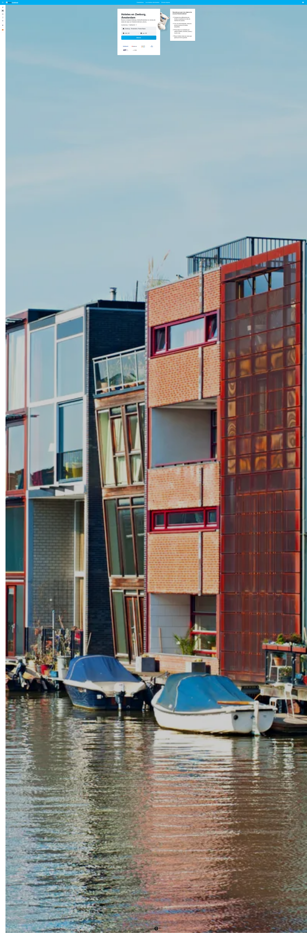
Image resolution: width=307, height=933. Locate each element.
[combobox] (129, 25)
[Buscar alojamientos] (3, 10)
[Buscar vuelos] (3, 7)
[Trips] (3, 25)
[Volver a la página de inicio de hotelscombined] (12, 2)
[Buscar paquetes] (3, 17)
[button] (2, 2)
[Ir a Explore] (3, 20)
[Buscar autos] (3, 14)
